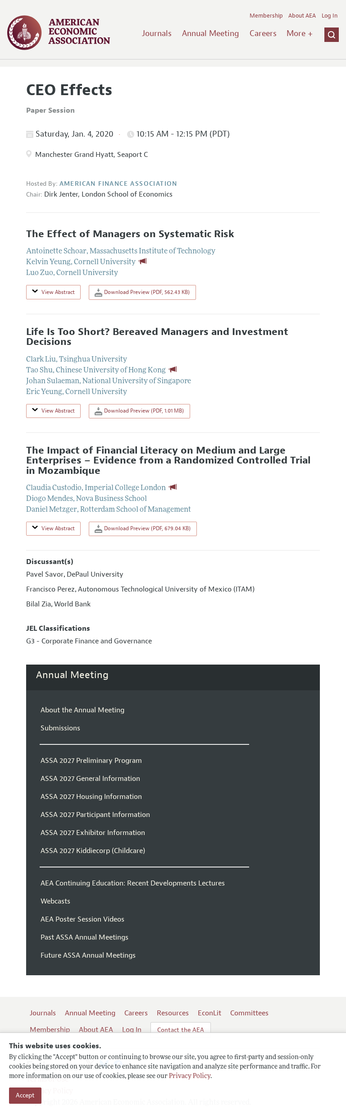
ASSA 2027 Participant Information (95, 814)
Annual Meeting (210, 33)
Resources (173, 1013)
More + (300, 33)
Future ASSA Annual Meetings (88, 955)
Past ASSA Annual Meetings (84, 937)
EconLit (209, 1013)
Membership (266, 15)
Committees (249, 1013)
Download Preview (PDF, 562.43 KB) (146, 292)
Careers (263, 33)
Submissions (60, 728)
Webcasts (55, 901)
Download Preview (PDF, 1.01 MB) (143, 410)
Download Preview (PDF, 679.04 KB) (147, 528)
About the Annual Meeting (82, 710)
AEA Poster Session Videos (82, 919)
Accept (25, 1095)
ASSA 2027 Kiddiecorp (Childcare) (93, 850)
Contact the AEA (180, 1030)
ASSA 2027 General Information (90, 778)
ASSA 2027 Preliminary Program (91, 760)
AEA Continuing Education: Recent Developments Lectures (133, 883)
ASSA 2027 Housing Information (91, 796)
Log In (329, 15)
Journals (157, 33)
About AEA (302, 15)
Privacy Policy (189, 1076)
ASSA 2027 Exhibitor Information (93, 832)
